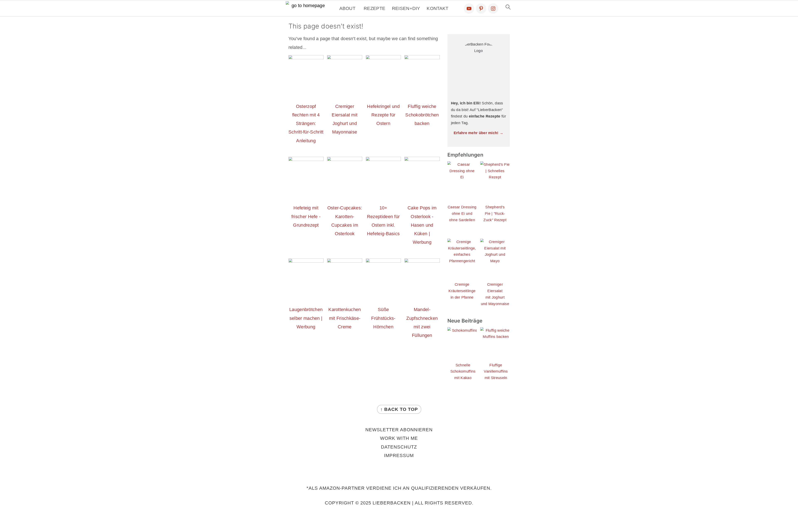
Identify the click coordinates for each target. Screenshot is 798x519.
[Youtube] (469, 8)
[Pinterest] (481, 8)
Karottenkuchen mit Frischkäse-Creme (344, 318)
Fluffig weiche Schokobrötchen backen (422, 115)
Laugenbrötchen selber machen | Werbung (306, 318)
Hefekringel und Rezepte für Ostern (383, 115)
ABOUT (347, 8)
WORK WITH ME (399, 438)
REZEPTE (374, 8)
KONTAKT (437, 8)
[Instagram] (493, 8)
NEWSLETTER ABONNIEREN (399, 429)
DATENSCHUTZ (399, 447)
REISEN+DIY (406, 8)
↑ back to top (399, 409)
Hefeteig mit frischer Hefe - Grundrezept (306, 216)
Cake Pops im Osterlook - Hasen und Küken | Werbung (422, 225)
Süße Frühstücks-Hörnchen (383, 318)
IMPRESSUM (399, 455)
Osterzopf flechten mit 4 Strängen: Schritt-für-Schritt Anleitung (306, 123)
